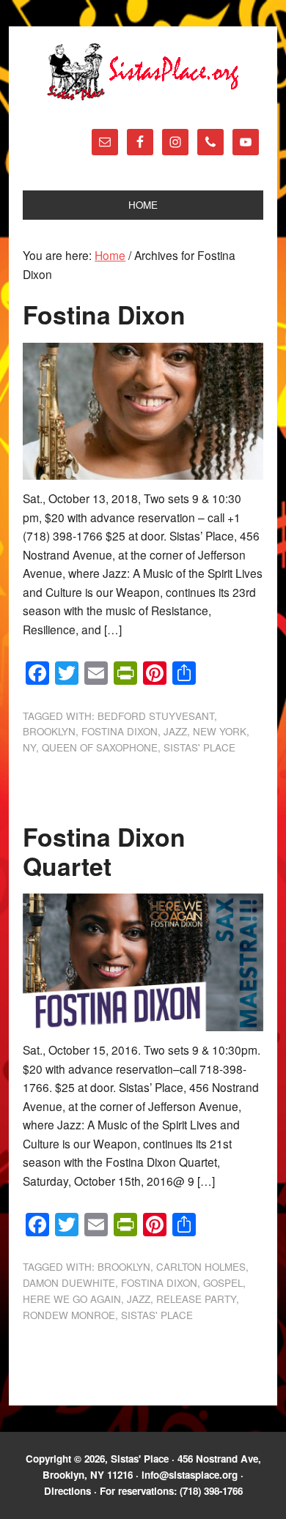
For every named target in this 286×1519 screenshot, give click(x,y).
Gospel (223, 1283)
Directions (67, 1491)
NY (29, 747)
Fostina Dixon (104, 314)
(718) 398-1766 (211, 1491)
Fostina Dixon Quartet (104, 851)
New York (219, 731)
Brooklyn (49, 731)
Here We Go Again (72, 1299)
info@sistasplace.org (190, 1475)
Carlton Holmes (201, 1267)
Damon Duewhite (69, 1283)
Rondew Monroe (69, 1315)
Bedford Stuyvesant (156, 716)
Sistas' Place (143, 71)
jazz (175, 731)
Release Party (196, 1299)
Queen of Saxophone (100, 747)
